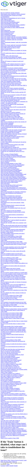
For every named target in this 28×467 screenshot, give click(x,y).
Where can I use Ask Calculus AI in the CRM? (12, 117)
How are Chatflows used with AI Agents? (10, 268)
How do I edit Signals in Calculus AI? (10, 365)
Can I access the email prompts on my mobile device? (13, 187)
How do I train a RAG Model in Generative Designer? (13, 424)
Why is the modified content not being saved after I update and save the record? (13, 234)
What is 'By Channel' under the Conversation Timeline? (14, 37)
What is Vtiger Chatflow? (7, 372)
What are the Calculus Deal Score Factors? (11, 46)
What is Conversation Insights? (8, 356)
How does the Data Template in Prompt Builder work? (13, 174)
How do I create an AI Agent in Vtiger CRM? (11, 315)
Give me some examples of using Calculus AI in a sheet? (14, 273)
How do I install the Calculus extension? (10, 12)
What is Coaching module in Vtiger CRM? (11, 339)
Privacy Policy (7, 460)
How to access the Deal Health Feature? (10, 26)
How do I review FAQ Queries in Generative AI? (12, 409)
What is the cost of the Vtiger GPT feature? (11, 84)
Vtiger (8, 464)
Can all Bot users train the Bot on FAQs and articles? (13, 179)
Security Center (23, 460)
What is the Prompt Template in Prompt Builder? (12, 175)
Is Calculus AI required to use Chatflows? (10, 373)
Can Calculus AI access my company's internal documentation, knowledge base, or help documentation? (14, 68)
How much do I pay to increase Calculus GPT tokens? (13, 94)
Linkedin (11, 465)
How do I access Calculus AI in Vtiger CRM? (11, 295)
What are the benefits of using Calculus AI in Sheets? (13, 276)
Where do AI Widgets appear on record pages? (12, 253)
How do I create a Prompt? (7, 158)
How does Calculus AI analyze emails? (10, 138)
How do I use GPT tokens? (7, 96)
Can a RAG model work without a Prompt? (11, 432)
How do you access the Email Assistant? (10, 350)
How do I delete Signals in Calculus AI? (10, 366)
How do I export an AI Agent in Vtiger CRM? (11, 313)
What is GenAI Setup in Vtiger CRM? (10, 427)
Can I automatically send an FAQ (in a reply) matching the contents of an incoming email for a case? (13, 149)
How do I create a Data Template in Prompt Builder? (13, 177)
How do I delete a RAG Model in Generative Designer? (14, 431)
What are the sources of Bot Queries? (9, 182)
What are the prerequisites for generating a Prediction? (13, 191)
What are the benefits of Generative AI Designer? (12, 407)
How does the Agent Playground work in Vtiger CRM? (14, 243)
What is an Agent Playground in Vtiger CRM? (11, 241)
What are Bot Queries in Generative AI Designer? (12, 404)
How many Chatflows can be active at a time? (11, 376)
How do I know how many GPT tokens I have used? (13, 97)
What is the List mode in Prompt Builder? (10, 171)
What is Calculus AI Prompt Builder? (9, 154)
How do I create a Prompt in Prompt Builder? (11, 166)
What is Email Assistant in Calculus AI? (10, 361)
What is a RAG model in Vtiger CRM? (10, 438)
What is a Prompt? (5, 162)
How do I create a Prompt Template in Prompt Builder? (14, 178)
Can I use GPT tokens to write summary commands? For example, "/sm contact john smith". (14, 102)
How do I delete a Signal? (7, 387)
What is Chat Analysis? (6, 139)
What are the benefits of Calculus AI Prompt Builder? (13, 156)
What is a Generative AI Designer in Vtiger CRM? (12, 416)
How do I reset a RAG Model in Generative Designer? (13, 430)
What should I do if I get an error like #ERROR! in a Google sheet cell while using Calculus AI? (13, 285)
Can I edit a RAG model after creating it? (10, 420)
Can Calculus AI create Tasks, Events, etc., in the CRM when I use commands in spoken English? (14, 80)
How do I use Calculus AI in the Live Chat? (11, 368)
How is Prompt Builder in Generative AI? (10, 405)
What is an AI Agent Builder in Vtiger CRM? (11, 236)
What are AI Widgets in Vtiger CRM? (9, 257)
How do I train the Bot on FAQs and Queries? (11, 185)
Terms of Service (15, 460)
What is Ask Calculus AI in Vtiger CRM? (10, 116)
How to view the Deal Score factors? (9, 353)
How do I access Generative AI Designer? (10, 408)
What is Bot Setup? (5, 183)
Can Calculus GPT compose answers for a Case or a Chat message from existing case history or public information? (13, 65)
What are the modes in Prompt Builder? (10, 168)
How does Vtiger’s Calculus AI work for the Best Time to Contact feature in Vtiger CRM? (14, 304)
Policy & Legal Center (6, 461)
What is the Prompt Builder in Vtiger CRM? (11, 163)
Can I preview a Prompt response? (9, 167)
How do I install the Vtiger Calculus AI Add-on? (12, 275)
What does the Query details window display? (11, 181)
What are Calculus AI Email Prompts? (10, 186)
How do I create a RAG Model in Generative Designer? (14, 434)
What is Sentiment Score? (7, 34)
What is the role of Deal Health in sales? (10, 22)
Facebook (3, 465)
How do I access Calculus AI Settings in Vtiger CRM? (13, 383)
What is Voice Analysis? (6, 140)
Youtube (16, 465)
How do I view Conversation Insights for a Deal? (12, 354)
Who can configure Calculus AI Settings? (10, 389)
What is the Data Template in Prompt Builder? (11, 173)
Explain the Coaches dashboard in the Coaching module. (14, 369)
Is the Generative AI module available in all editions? (13, 393)
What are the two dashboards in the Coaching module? (13, 327)
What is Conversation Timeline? (8, 35)
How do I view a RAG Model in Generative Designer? (14, 426)
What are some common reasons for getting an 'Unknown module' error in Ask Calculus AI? (11, 197)
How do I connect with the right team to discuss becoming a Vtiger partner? (12, 231)
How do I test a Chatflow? (7, 380)
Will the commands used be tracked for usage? (11, 125)
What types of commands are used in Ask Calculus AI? (14, 121)
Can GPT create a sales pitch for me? (9, 55)
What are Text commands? (7, 124)
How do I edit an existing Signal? (8, 385)
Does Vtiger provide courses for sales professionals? (13, 229)
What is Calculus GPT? (6, 49)
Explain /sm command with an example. (10, 132)
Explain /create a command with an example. (11, 131)
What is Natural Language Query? (9, 135)
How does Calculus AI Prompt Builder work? (11, 155)
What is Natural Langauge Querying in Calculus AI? (13, 113)
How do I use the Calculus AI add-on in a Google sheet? (14, 272)
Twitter (7, 465)
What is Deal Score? (5, 30)
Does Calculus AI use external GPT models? (11, 57)
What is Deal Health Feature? (7, 20)
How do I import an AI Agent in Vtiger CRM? (12, 314)
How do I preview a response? (8, 159)
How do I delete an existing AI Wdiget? (10, 261)
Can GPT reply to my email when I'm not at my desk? (13, 78)
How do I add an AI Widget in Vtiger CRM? (11, 259)
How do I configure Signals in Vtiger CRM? (11, 364)
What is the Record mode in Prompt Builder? (11, 170)
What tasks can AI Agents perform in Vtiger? (11, 237)
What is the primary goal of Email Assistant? (11, 360)
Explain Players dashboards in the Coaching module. (13, 329)
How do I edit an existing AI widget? (9, 260)
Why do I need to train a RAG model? (10, 422)
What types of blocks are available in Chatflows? (12, 374)
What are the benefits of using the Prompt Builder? (12, 164)
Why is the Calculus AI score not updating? (11, 210)
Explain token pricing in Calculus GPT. (10, 147)
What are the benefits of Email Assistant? (10, 357)
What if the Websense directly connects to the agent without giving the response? (13, 206)
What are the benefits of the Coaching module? (12, 326)
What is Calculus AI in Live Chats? (9, 298)
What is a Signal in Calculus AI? (8, 362)
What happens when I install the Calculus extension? (13, 14)
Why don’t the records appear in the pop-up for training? (14, 225)
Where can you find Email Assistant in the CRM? (12, 144)
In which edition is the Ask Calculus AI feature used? (13, 129)
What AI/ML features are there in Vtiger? (10, 47)
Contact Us (14, 461)
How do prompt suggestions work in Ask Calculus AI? (13, 247)
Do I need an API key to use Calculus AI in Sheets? (13, 278)
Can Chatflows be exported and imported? (11, 381)
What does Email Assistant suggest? (9, 358)
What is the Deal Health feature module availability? (13, 24)
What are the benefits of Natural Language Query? (12, 136)
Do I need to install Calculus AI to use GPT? (11, 82)
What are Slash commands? (7, 123)
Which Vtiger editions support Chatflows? (10, 377)
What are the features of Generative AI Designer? (12, 397)
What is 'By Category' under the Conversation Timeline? (14, 38)
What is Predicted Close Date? (8, 31)
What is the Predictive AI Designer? (9, 370)
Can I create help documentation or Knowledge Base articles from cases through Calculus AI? (13, 99)
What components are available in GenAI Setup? (12, 428)
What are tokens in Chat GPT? (8, 146)
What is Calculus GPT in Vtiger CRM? (10, 115)
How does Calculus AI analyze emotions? (10, 112)
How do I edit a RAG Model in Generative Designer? (13, 423)
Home (2, 460)
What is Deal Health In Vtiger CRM (9, 23)
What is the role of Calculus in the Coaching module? (13, 330)
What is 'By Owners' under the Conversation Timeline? (14, 45)
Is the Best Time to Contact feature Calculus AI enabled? (14, 308)
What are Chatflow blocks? (7, 378)
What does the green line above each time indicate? (13, 349)
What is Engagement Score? (7, 33)
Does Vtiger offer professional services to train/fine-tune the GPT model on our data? (14, 76)
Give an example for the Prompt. (8, 160)
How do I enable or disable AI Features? (10, 388)
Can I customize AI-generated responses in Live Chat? (13, 302)
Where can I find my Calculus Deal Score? (11, 352)
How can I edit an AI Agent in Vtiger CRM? (11, 317)
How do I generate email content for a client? (11, 296)
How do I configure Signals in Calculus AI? (11, 384)
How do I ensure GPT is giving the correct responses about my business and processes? (13, 71)
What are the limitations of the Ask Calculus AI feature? (14, 133)
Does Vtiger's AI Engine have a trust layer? (11, 195)
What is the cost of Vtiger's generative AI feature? (12, 88)
